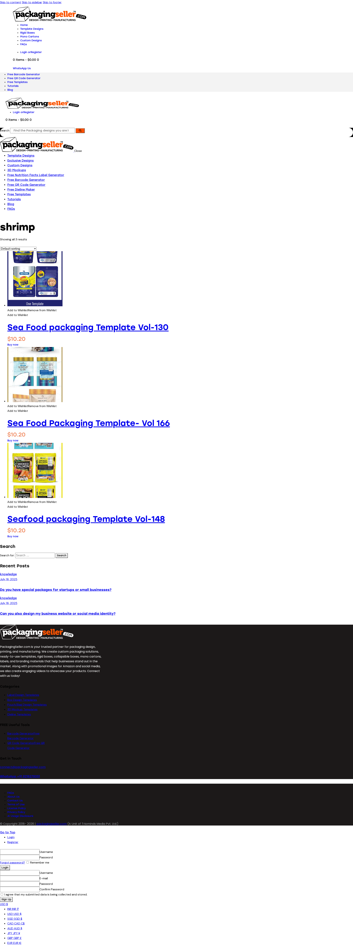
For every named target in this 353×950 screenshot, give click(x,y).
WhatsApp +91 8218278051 (20, 776)
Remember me (39, 862)
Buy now (12, 344)
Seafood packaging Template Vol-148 (86, 519)
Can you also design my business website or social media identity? (57, 613)
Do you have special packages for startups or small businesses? (55, 590)
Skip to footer (52, 2)
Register (12, 842)
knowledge (8, 574)
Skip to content (10, 2)
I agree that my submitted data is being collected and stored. (45, 894)
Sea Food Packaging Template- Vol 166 (88, 423)
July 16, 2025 (8, 579)
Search (4, 130)
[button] (32, 310)
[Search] (80, 130)
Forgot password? (12, 862)
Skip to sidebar (32, 2)
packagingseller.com (51, 824)
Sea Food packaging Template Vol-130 (88, 327)
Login (11, 837)
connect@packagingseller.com (23, 767)
